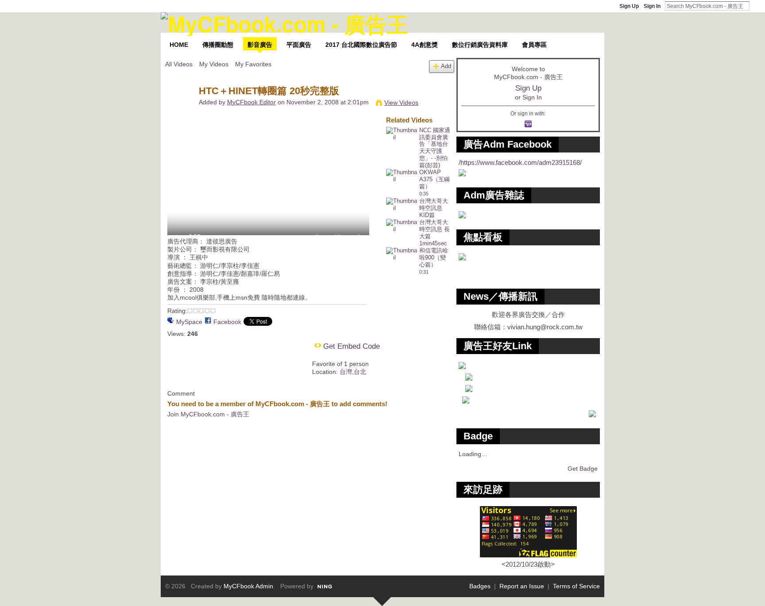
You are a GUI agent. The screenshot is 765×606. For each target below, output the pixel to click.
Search (756, 6)
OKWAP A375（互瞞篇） (434, 179)
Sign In (652, 6)
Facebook (227, 321)
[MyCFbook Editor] (181, 109)
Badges (480, 586)
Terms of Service (576, 586)
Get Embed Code (351, 346)
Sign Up (629, 6)
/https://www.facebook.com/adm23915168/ (520, 162)
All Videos (179, 64)
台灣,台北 (353, 371)
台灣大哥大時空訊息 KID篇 (433, 208)
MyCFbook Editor (251, 102)
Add (446, 66)
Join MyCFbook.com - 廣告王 (208, 414)
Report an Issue (521, 586)
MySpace (189, 321)
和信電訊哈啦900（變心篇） (433, 257)
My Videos (213, 64)
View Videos (401, 102)
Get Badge (583, 468)
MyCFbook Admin (248, 586)
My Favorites (253, 64)
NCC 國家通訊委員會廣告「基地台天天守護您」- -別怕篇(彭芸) (434, 148)
